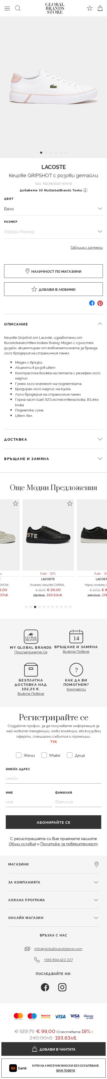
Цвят (9, 199)
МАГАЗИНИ (18, 864)
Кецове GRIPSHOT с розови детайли (53, 174)
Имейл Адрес (18, 769)
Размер (11, 222)
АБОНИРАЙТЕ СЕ (54, 822)
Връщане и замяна (26, 458)
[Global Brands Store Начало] (55, 7)
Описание (16, 323)
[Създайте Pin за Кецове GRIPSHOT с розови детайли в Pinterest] (100, 305)
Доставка (15, 439)
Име (9, 792)
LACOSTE (53, 166)
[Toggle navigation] (7, 8)
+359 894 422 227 (58, 959)
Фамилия (63, 792)
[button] (26, 607)
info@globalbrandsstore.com (58, 948)
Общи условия (22, 843)
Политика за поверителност (69, 843)
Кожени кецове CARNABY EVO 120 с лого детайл (66, 584)
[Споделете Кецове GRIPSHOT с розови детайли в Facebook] (92, 305)
